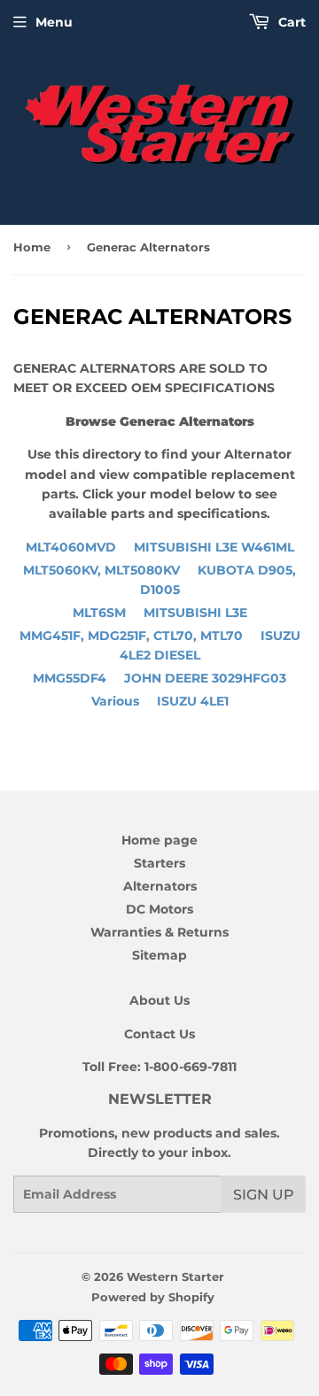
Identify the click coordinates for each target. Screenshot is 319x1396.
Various (160, 701)
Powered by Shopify (152, 1297)
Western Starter (175, 1276)
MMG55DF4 (159, 678)
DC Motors (159, 909)
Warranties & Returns (159, 932)
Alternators (160, 886)
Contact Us (159, 1034)
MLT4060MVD (160, 547)
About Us (159, 1000)
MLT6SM (160, 613)
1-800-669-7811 (190, 1067)
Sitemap (159, 955)
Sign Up (263, 1194)
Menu (54, 22)
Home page (159, 840)
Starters (159, 863)
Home (32, 247)
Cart (290, 22)
